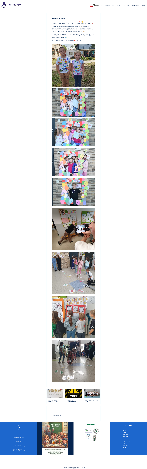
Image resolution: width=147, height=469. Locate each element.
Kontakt (124, 447)
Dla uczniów (125, 436)
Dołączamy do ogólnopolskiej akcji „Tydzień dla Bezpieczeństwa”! (71, 401)
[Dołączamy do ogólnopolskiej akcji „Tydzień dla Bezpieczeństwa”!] (73, 393)
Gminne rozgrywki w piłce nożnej (91, 401)
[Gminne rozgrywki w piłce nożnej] (92, 393)
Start (124, 429)
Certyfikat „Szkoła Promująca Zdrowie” (53, 401)
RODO (124, 443)
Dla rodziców (125, 438)
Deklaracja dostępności (128, 441)
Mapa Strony (125, 445)
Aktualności (125, 430)
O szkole (124, 432)
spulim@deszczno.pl (20, 446)
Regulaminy (125, 434)
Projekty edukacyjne (127, 440)
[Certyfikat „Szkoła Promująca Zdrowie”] (55, 393)
